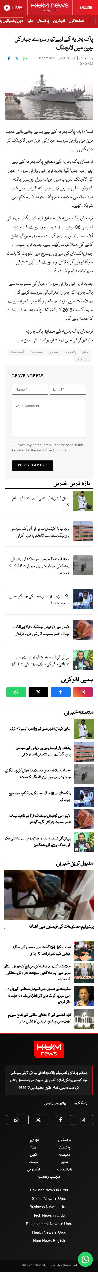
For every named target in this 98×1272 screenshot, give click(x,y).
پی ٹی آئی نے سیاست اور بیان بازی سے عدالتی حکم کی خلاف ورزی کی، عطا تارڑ (40, 661)
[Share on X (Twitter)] (17, 58)
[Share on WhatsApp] (25, 58)
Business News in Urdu (49, 1207)
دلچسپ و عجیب (49, 1177)
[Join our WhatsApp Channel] (85, 1259)
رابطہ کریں (80, 1103)
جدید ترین (54, 352)
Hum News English (49, 1240)
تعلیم (64, 1162)
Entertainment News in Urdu (49, 1224)
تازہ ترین (59, 21)
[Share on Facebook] (9, 58)
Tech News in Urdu (49, 1215)
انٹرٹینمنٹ (64, 1169)
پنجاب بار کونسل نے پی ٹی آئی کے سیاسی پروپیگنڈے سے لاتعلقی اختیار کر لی (40, 532)
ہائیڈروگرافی (82, 360)
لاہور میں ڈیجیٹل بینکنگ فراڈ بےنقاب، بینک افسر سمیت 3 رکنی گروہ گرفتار (40, 630)
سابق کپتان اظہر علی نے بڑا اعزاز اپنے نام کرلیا (40, 502)
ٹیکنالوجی (33, 1169)
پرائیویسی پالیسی (55, 1103)
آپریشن (85, 352)
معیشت (64, 1155)
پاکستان (43, 21)
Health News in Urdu (49, 1232)
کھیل (33, 1155)
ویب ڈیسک (86, 58)
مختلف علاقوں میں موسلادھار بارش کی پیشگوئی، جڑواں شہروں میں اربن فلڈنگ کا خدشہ (38, 566)
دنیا (30, 21)
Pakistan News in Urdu (49, 1190)
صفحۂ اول (76, 21)
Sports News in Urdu (49, 1198)
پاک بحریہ (70, 352)
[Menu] (93, 23)
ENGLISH (86, 7)
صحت (33, 1162)
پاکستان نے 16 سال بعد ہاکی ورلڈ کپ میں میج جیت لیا (39, 600)
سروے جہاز (37, 352)
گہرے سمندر (17, 352)
